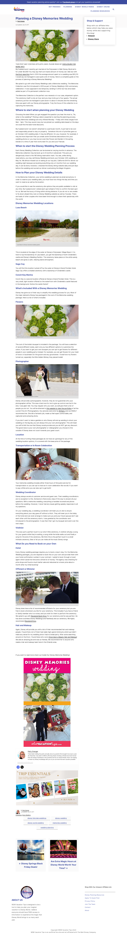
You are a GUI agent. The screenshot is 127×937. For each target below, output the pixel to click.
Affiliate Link (107, 887)
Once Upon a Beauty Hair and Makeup (63, 637)
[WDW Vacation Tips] (19, 9)
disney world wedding (36, 823)
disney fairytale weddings (37, 818)
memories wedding (60, 823)
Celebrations (19, 815)
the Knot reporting (22, 74)
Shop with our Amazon (93, 887)
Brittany (62, 411)
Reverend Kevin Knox (39, 616)
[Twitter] (22, 767)
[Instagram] (18, 767)
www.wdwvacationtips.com (25, 762)
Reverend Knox (30, 621)
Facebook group (69, 2)
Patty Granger (21, 21)
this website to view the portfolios (59, 408)
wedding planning (47, 827)
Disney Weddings (26, 815)
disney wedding (61, 818)
